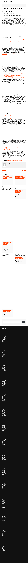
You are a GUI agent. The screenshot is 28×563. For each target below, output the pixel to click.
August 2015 (3, 440)
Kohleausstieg (4, 531)
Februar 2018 (3, 412)
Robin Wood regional (4, 543)
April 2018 (3, 410)
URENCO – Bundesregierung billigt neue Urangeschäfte (14, 160)
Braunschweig (4, 517)
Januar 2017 (3, 424)
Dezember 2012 (4, 470)
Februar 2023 (3, 356)
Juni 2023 (3, 352)
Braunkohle (3, 516)
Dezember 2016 (4, 425)
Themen (3, 549)
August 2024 (3, 339)
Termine (3, 548)
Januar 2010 (3, 503)
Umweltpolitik (10, 177)
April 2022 (3, 365)
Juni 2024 (3, 341)
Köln (2, 532)
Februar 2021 (3, 378)
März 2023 (3, 355)
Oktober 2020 (3, 382)
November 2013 (4, 460)
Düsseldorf (3, 520)
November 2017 (4, 415)
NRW (10, 118)
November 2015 (4, 437)
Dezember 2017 (4, 414)
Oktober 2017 (3, 416)
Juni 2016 (3, 431)
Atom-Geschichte (8, 176)
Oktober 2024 (3, 337)
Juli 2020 (3, 385)
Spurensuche (3, 544)
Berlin (2, 514)
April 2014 (3, 455)
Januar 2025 (3, 334)
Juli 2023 (3, 351)
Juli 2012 (3, 475)
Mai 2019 (3, 398)
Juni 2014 (3, 453)
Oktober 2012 (3, 472)
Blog (2, 515)
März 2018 (3, 411)
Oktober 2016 (3, 427)
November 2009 (4, 505)
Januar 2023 (3, 357)
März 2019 (3, 400)
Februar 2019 (3, 401)
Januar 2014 (3, 458)
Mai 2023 (3, 353)
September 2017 (4, 417)
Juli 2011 (3, 486)
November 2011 (4, 482)
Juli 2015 (3, 441)
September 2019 (4, 394)
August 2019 (3, 395)
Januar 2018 (3, 413)
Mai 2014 (3, 454)
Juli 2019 (3, 396)
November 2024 (4, 336)
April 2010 (3, 500)
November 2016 (4, 426)
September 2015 (4, 439)
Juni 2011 (3, 487)
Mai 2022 (3, 364)
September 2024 (4, 338)
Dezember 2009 (4, 504)
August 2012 (3, 474)
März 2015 (3, 445)
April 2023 (3, 354)
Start (2, 545)
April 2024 (3, 343)
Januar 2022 (3, 368)
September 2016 (4, 428)
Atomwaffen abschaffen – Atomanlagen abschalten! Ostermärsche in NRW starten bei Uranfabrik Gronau (13, 116)
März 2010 (3, 501)
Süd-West (3, 546)
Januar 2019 (3, 402)
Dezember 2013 (4, 459)
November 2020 (4, 381)
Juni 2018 (3, 408)
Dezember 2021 (4, 369)
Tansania (3, 547)
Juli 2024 (3, 340)
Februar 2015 (3, 446)
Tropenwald (3, 550)
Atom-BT (4, 176)
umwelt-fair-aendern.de (7, 1)
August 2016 (3, 429)
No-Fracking (3, 536)
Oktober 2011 (3, 483)
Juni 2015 (3, 442)
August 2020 (3, 384)
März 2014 (3, 456)
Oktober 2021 (3, 371)
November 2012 (4, 471)
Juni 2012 (3, 476)
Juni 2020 (3, 386)
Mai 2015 (3, 443)
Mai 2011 (3, 488)
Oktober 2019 (3, 393)
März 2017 (3, 422)
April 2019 (3, 399)
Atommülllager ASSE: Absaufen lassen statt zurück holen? (7, 313)
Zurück (4, 170)
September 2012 (4, 473)
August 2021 (3, 373)
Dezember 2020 (4, 380)
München (3, 534)
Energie (3, 521)
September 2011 (4, 484)
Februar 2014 (3, 457)
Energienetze (3, 522)
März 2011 (3, 490)
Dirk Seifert (4, 13)
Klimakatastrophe (4, 530)
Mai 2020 (3, 387)
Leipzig (3, 533)
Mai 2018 (3, 409)
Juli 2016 (3, 430)
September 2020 (4, 383)
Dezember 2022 (4, 358)
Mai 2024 (3, 342)
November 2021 (4, 370)
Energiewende (20, 177)
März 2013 (3, 467)
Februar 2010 (3, 502)
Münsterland (3, 535)
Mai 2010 (3, 499)
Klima (2, 529)
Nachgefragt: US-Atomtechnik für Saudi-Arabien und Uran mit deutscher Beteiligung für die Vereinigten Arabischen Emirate (14, 41)
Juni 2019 (3, 397)
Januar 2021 (3, 379)
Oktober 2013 (3, 461)
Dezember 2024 (4, 335)
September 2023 (4, 349)
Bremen (3, 518)
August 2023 (3, 350)
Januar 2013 (3, 469)
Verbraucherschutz (5, 178)
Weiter (23, 170)
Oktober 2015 (3, 438)
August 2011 (3, 485)
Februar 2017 (3, 423)
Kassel (3, 528)
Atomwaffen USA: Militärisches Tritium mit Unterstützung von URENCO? (14, 77)
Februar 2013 (3, 468)
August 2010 (3, 496)
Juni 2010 (3, 498)
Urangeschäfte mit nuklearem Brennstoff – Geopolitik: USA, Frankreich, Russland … (20, 260)
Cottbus (3, 519)
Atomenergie (12, 13)
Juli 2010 (3, 497)
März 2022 (3, 366)
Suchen (23, 322)
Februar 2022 (3, 367)
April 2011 (3, 489)
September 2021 (4, 372)
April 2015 (3, 444)
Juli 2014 (3, 452)
